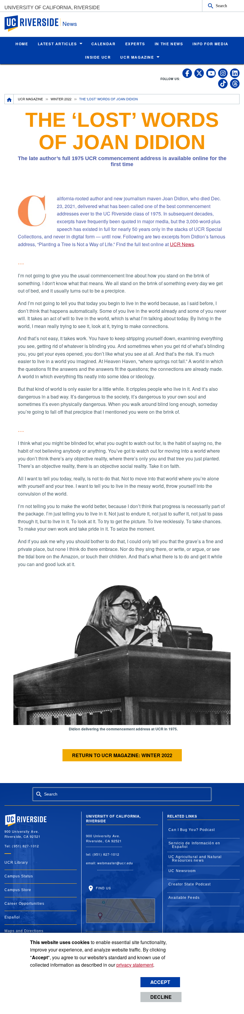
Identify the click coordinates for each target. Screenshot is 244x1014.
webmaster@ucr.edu (115, 862)
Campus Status (18, 876)
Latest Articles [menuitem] (57, 43)
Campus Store (17, 890)
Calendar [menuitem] (103, 43)
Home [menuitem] (21, 43)
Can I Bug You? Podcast (191, 830)
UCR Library (16, 862)
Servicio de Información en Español (194, 845)
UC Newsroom (182, 871)
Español (12, 917)
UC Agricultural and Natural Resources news (195, 859)
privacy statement (134, 964)
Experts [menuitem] (135, 43)
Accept (160, 982)
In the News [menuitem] (169, 43)
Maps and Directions (23, 931)
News (69, 23)
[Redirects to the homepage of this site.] (9, 99)
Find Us (103, 887)
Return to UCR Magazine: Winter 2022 (122, 755)
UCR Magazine (30, 98)
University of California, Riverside (52, 7)
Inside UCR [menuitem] (98, 57)
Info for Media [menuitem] (210, 43)
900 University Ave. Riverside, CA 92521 (104, 838)
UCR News (182, 244)
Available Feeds (184, 898)
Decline (161, 996)
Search (221, 5)
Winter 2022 (61, 98)
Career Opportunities (24, 903)
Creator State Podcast (189, 884)
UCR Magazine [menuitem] (137, 57)
